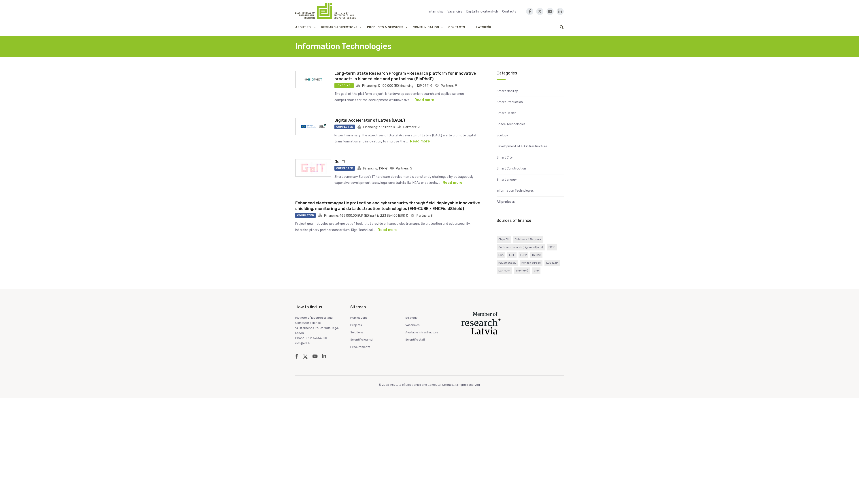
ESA (501, 254)
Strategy (411, 317)
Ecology (502, 135)
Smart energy (507, 180)
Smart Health (506, 113)
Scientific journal (361, 339)
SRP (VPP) (522, 270)
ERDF (552, 247)
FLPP (523, 254)
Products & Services (385, 27)
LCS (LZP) (552, 262)
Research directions (339, 27)
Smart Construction (511, 168)
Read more (424, 100)
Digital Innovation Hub (482, 11)
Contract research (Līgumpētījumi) (520, 247)
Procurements (360, 347)
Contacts (509, 11)
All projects (506, 202)
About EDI (303, 27)
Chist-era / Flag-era (528, 239)
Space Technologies (511, 124)
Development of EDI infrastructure (522, 146)
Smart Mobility (507, 91)
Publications (359, 317)
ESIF (512, 254)
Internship (436, 11)
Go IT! (339, 161)
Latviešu (483, 27)
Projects (356, 325)
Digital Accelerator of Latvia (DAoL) (369, 120)
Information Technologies (515, 191)
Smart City (505, 157)
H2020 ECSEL (507, 262)
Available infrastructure (421, 332)
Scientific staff (415, 339)
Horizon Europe (531, 262)
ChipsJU (503, 239)
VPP (536, 270)
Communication (426, 27)
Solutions (356, 332)
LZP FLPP (504, 270)
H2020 (536, 254)
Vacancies (454, 11)
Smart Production (510, 102)
